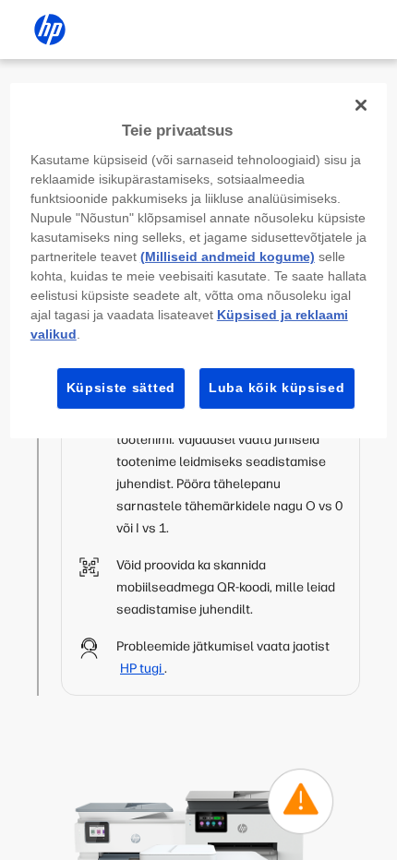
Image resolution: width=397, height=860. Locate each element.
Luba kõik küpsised (277, 387)
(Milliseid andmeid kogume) (227, 256)
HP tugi (142, 668)
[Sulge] (361, 105)
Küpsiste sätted (121, 387)
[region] (199, 260)
